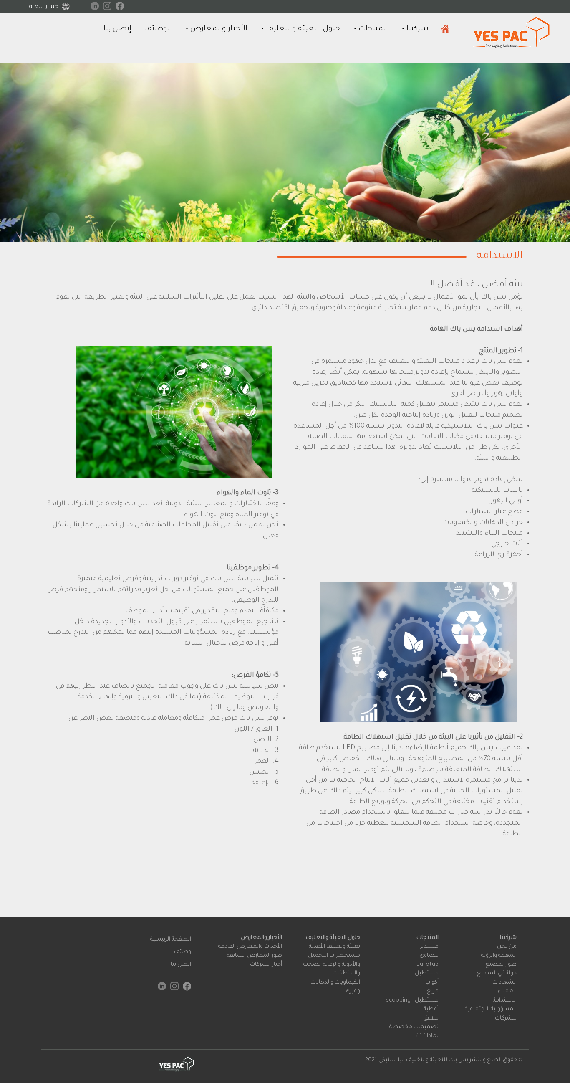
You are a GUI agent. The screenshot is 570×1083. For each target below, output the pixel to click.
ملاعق (431, 1018)
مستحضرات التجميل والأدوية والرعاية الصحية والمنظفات (331, 965)
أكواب (432, 982)
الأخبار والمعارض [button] (218, 29)
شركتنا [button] (417, 29)
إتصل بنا (117, 29)
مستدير (429, 947)
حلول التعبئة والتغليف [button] (302, 29)
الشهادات (504, 982)
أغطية (431, 1009)
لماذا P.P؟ (427, 1036)
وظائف (182, 952)
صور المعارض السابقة (254, 956)
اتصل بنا (181, 965)
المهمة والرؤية (499, 956)
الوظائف (158, 29)
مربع (433, 991)
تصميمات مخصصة (414, 1027)
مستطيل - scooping (412, 1000)
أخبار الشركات (266, 965)
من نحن (507, 947)
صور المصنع (501, 965)
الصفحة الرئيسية (170, 939)
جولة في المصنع (497, 973)
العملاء (507, 991)
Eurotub (427, 965)
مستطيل (427, 973)
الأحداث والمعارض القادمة (250, 947)
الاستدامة (505, 1000)
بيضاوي (429, 956)
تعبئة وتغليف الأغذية (334, 947)
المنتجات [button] (372, 29)
